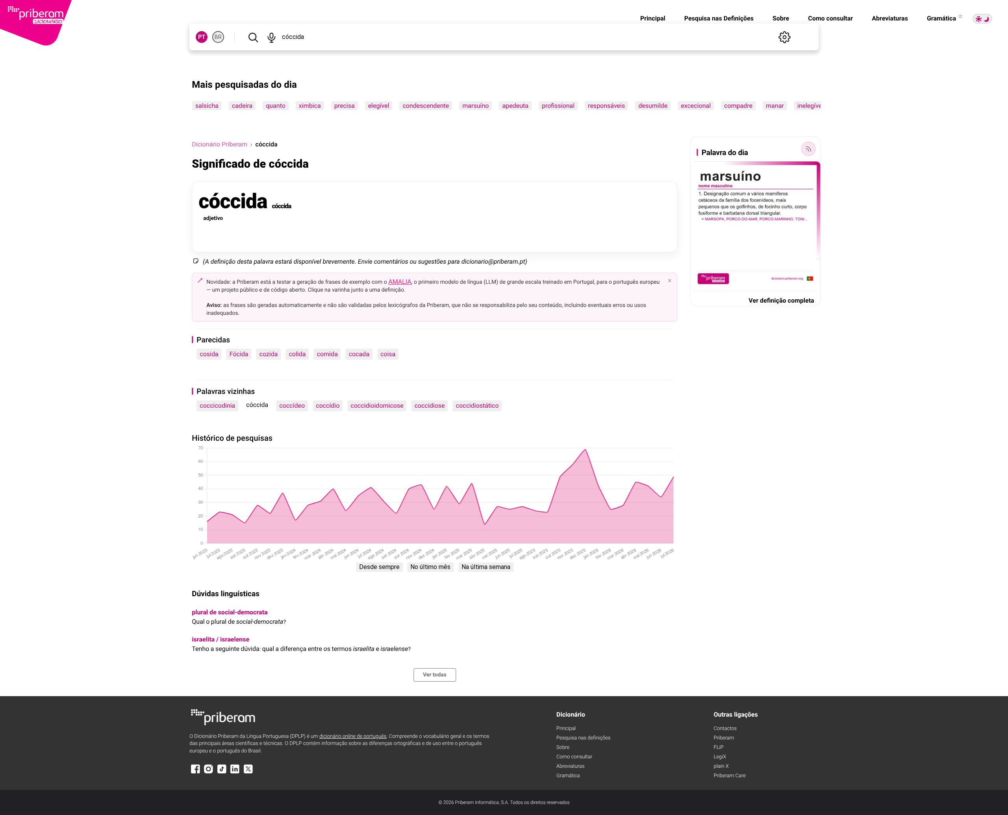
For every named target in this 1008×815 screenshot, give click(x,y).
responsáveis (606, 105)
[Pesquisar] (253, 37)
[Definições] (784, 37)
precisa (344, 105)
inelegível (810, 105)
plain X (720, 766)
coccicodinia (217, 405)
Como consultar (830, 18)
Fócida (239, 354)
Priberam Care (729, 776)
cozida (268, 354)
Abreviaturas (890, 18)
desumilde (653, 105)
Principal (652, 18)
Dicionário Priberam (219, 144)
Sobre (781, 18)
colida (297, 354)
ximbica (310, 105)
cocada (359, 354)
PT (202, 37)
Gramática (942, 18)
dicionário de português (353, 736)
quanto (276, 105)
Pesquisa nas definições (583, 738)
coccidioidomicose (376, 405)
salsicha (207, 105)
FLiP (718, 747)
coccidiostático (477, 405)
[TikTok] (222, 772)
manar (775, 105)
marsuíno (476, 105)
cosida (209, 354)
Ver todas (435, 675)
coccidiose (430, 405)
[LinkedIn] (235, 772)
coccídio (327, 405)
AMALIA (399, 281)
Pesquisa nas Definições (719, 18)
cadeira (242, 105)
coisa (387, 354)
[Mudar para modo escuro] (982, 19)
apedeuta (515, 105)
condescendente (426, 105)
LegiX (719, 757)
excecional (696, 105)
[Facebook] (195, 772)
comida (327, 354)
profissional (558, 105)
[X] (248, 772)
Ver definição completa (781, 300)
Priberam (723, 738)
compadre (738, 105)
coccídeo (292, 405)
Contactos (725, 729)
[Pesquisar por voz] (271, 37)
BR (218, 37)
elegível (378, 105)
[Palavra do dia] (809, 149)
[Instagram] (209, 772)
